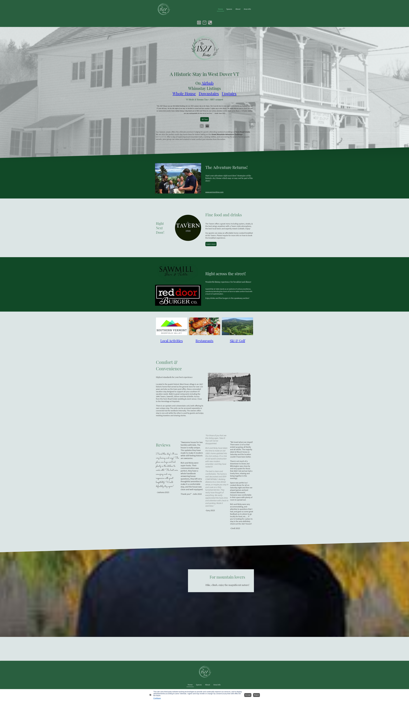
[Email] (204, 22)
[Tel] (210, 22)
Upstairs (229, 93)
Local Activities (171, 340)
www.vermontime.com (214, 192)
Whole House (184, 93)
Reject (256, 695)
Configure (157, 698)
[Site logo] (163, 9)
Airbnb (208, 83)
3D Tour (204, 119)
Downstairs (209, 93)
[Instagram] (199, 22)
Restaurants (204, 340)
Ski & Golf (237, 340)
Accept (247, 695)
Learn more (211, 244)
